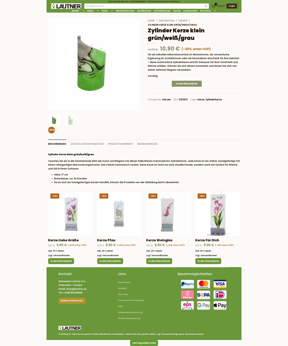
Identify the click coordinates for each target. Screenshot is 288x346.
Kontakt (122, 288)
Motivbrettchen (125, 10)
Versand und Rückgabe (131, 300)
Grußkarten (144, 10)
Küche (177, 10)
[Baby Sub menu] (98, 11)
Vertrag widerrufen (144, 343)
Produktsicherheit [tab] (120, 143)
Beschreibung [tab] (57, 143)
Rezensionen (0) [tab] (147, 143)
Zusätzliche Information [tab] (87, 143)
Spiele (75, 10)
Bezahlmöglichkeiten (194, 274)
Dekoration (166, 20)
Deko (105, 10)
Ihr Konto (205, 10)
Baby (90, 10)
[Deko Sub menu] (112, 11)
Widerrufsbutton (72, 300)
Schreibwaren (162, 10)
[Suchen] (205, 6)
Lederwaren (190, 10)
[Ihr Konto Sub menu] (215, 11)
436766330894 (73, 292)
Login (232, 5)
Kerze (200, 99)
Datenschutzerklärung (130, 312)
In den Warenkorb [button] (61, 261)
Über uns (123, 294)
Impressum (124, 282)
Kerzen (182, 20)
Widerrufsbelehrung (129, 318)
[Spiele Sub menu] (83, 11)
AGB (120, 306)
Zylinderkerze (214, 99)
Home (151, 20)
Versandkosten (61, 255)
